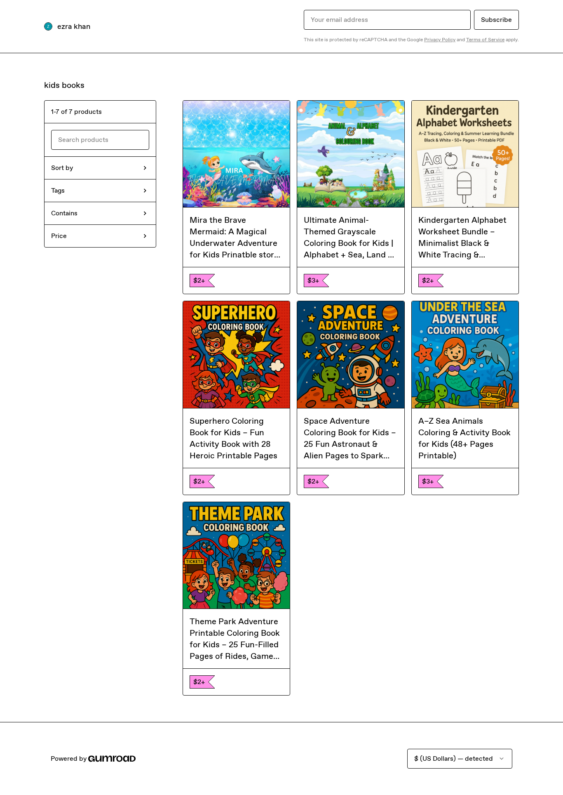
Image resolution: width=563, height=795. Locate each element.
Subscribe (496, 20)
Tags (58, 190)
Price (59, 236)
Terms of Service (485, 39)
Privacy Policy (439, 39)
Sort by (62, 168)
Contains (64, 213)
